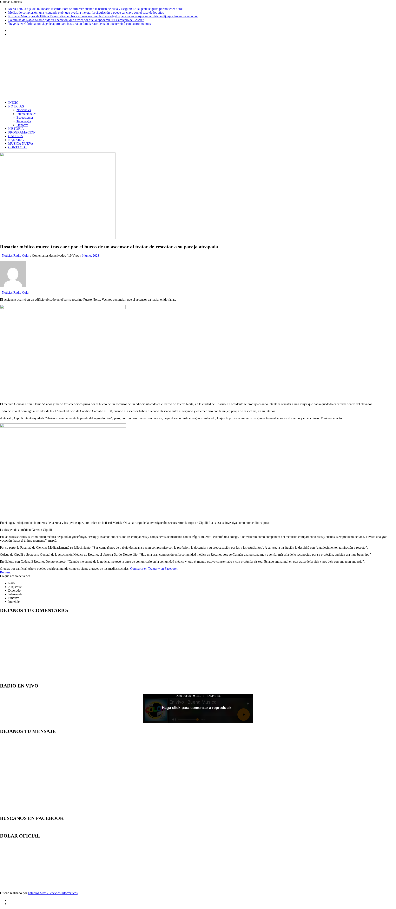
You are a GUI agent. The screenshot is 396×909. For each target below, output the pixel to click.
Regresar (6, 572)
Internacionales (26, 114)
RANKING (16, 140)
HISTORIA (16, 128)
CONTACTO (17, 147)
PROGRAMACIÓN (22, 132)
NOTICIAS (16, 106)
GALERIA (15, 136)
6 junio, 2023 (90, 255)
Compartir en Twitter (143, 568)
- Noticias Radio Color (14, 255)
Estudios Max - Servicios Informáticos (53, 893)
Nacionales (23, 110)
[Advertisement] (198, 69)
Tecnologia (23, 121)
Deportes (22, 125)
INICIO (13, 102)
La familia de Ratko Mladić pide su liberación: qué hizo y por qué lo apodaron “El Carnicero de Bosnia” (76, 20)
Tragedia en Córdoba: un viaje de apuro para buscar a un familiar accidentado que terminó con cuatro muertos (79, 23)
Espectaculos (24, 117)
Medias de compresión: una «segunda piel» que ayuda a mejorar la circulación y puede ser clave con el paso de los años (86, 12)
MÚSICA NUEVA (20, 143)
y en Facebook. (168, 568)
